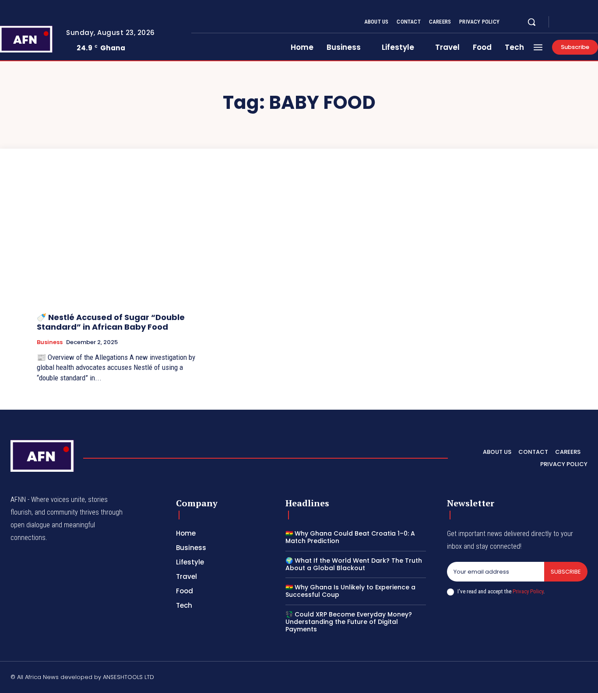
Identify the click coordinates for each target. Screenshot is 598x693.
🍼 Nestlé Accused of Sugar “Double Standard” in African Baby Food (111, 322)
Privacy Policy (528, 591)
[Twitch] (542, 678)
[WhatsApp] (584, 678)
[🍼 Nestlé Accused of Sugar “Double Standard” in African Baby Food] (120, 243)
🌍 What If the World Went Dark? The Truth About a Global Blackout (353, 564)
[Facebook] (563, 22)
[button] (531, 21)
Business (50, 342)
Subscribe (566, 572)
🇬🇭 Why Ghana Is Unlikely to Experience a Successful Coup (350, 591)
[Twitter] (584, 22)
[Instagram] (573, 22)
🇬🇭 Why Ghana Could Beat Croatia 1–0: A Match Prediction (350, 537)
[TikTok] (521, 678)
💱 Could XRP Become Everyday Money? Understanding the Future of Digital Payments (348, 622)
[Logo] (42, 455)
